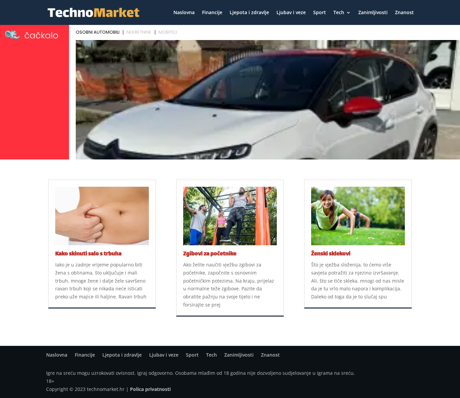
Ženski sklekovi (331, 254)
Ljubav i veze (291, 12)
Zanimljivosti (373, 12)
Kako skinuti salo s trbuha (88, 254)
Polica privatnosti (150, 389)
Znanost (404, 12)
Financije (212, 12)
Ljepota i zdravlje (249, 12)
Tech (338, 12)
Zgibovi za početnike (209, 254)
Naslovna (184, 12)
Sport (319, 12)
